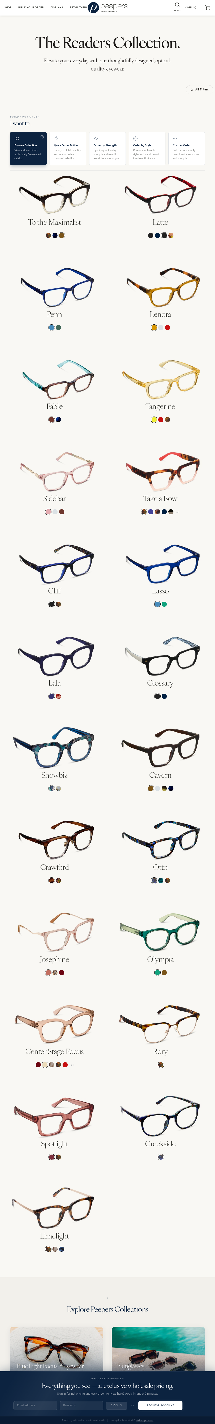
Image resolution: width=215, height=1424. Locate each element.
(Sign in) (190, 8)
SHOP (8, 7)
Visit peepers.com (144, 1420)
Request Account (160, 1405)
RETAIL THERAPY (80, 7)
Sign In (116, 1405)
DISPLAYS (56, 7)
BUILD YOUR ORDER (31, 7)
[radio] (48, 235)
